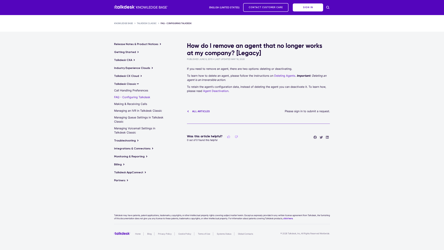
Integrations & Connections (132, 148)
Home (138, 234)
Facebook (315, 137)
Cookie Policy (184, 234)
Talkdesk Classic (147, 23)
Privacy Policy (165, 234)
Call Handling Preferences (131, 90)
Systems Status (224, 234)
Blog (149, 234)
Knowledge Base (123, 23)
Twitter (321, 137)
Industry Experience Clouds (132, 68)
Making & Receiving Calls (130, 104)
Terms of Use (204, 234)
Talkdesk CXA (123, 60)
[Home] (141, 7)
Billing (118, 164)
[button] (228, 136)
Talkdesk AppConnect (128, 172)
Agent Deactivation (215, 91)
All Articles (201, 111)
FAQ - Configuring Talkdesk (176, 23)
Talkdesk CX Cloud (126, 76)
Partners (119, 180)
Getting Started (125, 52)
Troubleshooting (125, 140)
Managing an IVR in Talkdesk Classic (138, 110)
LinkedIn (327, 137)
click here (288, 218)
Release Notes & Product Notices (136, 44)
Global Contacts (245, 234)
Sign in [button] (308, 7)
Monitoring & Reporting (129, 156)
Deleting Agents (284, 75)
